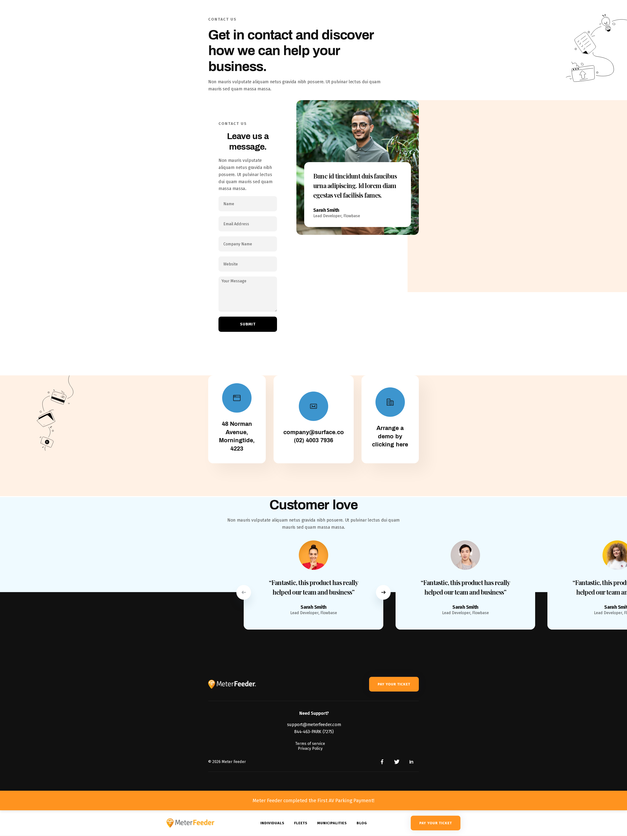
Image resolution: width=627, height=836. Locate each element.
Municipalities (332, 823)
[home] (196, 823)
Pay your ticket (435, 823)
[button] (243, 592)
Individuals (272, 823)
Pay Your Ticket (394, 684)
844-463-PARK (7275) (314, 731)
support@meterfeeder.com (314, 724)
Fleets (300, 823)
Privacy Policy (310, 748)
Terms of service (310, 743)
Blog (362, 823)
